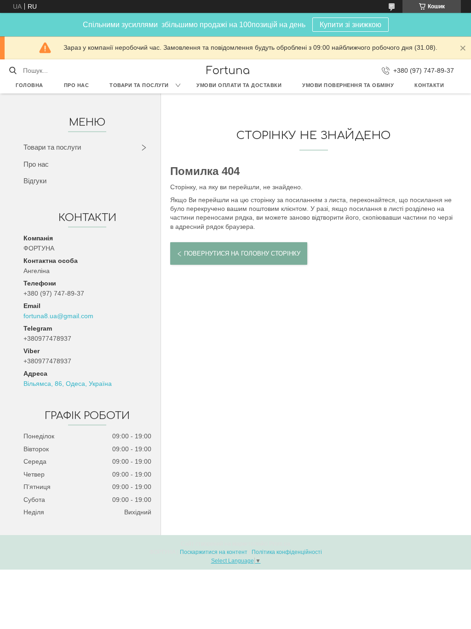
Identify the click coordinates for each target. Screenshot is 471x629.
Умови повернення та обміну (348, 85)
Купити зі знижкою (350, 25)
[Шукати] (12, 70)
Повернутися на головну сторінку (242, 253)
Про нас (76, 85)
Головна (29, 85)
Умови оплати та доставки (238, 85)
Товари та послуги (139, 85)
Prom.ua (279, 544)
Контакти (429, 85)
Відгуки (34, 181)
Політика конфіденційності (287, 552)
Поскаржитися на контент (213, 552)
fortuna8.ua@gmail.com (58, 316)
